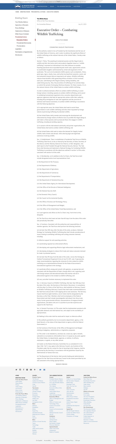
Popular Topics (36, 377)
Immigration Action (37, 402)
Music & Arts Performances (19, 391)
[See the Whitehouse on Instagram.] (20, 370)
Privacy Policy (69, 440)
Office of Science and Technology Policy (55, 403)
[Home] (24, 8)
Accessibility (47, 440)
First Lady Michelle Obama (56, 382)
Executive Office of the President (55, 388)
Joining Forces (53, 419)
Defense (34, 405)
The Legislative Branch (90, 411)
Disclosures (18, 55)
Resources (86, 423)
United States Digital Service (72, 403)
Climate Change (36, 391)
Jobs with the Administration (70, 392)
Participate (70, 375)
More (33, 403)
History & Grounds (89, 391)
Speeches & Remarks (21, 25)
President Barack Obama (56, 379)
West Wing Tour (88, 379)
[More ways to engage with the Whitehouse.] (34, 370)
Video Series (87, 384)
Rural (33, 416)
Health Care (35, 398)
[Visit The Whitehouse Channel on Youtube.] (31, 370)
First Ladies (87, 395)
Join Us (69, 388)
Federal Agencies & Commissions (89, 417)
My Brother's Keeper (54, 423)
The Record (35, 379)
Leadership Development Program (73, 406)
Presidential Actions (38, 12)
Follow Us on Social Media (73, 379)
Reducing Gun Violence (38, 414)
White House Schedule (22, 34)
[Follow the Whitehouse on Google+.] (27, 370)
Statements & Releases (22, 31)
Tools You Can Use (72, 386)
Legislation (18, 49)
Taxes (34, 423)
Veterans (34, 432)
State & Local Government (91, 421)
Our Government (88, 407)
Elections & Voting (88, 419)
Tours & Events (71, 389)
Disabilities (35, 407)
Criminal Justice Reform (38, 382)
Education (35, 395)
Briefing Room (42, 6)
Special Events (53, 427)
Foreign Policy (36, 396)
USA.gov (77, 440)
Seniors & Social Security (39, 421)
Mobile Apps (70, 382)
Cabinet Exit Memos (37, 381)
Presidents (86, 393)
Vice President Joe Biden (56, 381)
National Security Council (56, 412)
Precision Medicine (54, 425)
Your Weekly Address (21, 22)
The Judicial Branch (89, 412)
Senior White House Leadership (54, 392)
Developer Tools (71, 384)
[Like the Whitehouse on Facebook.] (23, 370)
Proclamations (21, 46)
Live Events (18, 388)
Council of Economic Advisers (54, 406)
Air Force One (87, 405)
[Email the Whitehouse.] (44, 370)
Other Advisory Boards (55, 395)
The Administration (64, 6)
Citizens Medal (70, 414)
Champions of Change (72, 416)
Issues (52, 6)
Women (34, 434)
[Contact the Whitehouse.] (39, 370)
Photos (17, 385)
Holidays (86, 388)
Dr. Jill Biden (52, 384)
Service (34, 418)
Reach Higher (53, 421)
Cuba (33, 384)
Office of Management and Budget (56, 399)
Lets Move (52, 418)
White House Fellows (72, 396)
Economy (34, 393)
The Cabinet (52, 386)
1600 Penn (76, 6)
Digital (68, 377)
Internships (69, 395)
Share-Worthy (19, 383)
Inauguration (52, 430)
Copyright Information (58, 440)
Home (17, 12)
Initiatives (52, 416)
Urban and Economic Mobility (37, 429)
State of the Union (54, 428)
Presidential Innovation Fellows (72, 399)
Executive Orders (53, 12)
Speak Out (69, 409)
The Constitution (88, 414)
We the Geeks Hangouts (73, 381)
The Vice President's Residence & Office (89, 397)
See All (34, 386)
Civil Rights (35, 389)
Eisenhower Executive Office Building (89, 401)
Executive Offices (54, 396)
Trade (33, 427)
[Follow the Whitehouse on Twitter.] (16, 370)
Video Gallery (19, 386)
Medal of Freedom (54, 432)
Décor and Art (87, 386)
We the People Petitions (73, 411)
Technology (35, 425)
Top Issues (35, 388)
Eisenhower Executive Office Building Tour (89, 381)
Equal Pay (35, 411)
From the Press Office (21, 394)
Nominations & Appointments (23, 52)
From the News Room (21, 379)
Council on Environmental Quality (56, 410)
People (51, 377)
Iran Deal (34, 400)
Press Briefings (19, 28)
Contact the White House (73, 412)
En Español (39, 440)
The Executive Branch (89, 409)
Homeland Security (37, 412)
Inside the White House (90, 377)
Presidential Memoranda (24, 43)
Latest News (18, 381)
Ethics (34, 409)
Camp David (87, 403)
